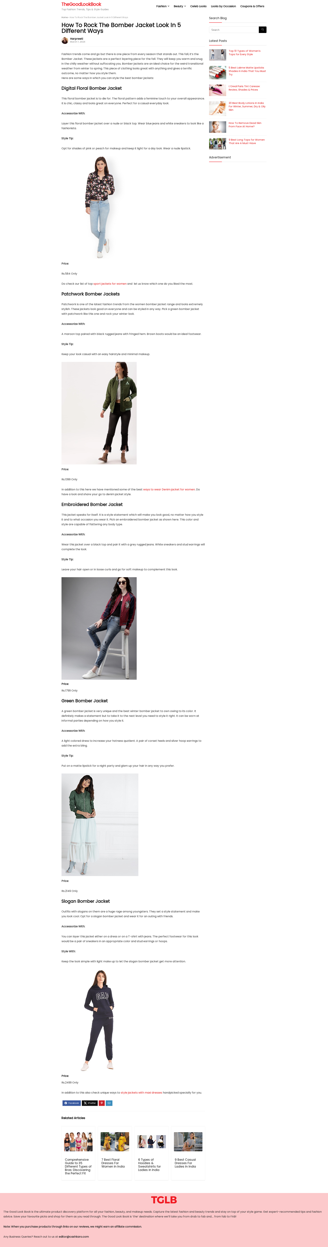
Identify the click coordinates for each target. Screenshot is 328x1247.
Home (65, 17)
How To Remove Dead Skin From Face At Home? (245, 124)
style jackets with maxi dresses (141, 1093)
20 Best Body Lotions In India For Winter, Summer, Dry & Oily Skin (247, 106)
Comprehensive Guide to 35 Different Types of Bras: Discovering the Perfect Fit (78, 1166)
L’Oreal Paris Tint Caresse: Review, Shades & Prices (244, 88)
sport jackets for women (110, 284)
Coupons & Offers (252, 6)
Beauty (178, 6)
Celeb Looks (198, 6)
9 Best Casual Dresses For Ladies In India (185, 1163)
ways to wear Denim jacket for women (169, 489)
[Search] (262, 29)
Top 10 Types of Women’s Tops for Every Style (245, 52)
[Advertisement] (237, 190)
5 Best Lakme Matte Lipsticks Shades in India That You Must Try (247, 71)
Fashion (161, 6)
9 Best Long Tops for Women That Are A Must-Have (247, 141)
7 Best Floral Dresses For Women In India (113, 1163)
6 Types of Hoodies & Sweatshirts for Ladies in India (149, 1165)
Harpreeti (76, 39)
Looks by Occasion (223, 6)
